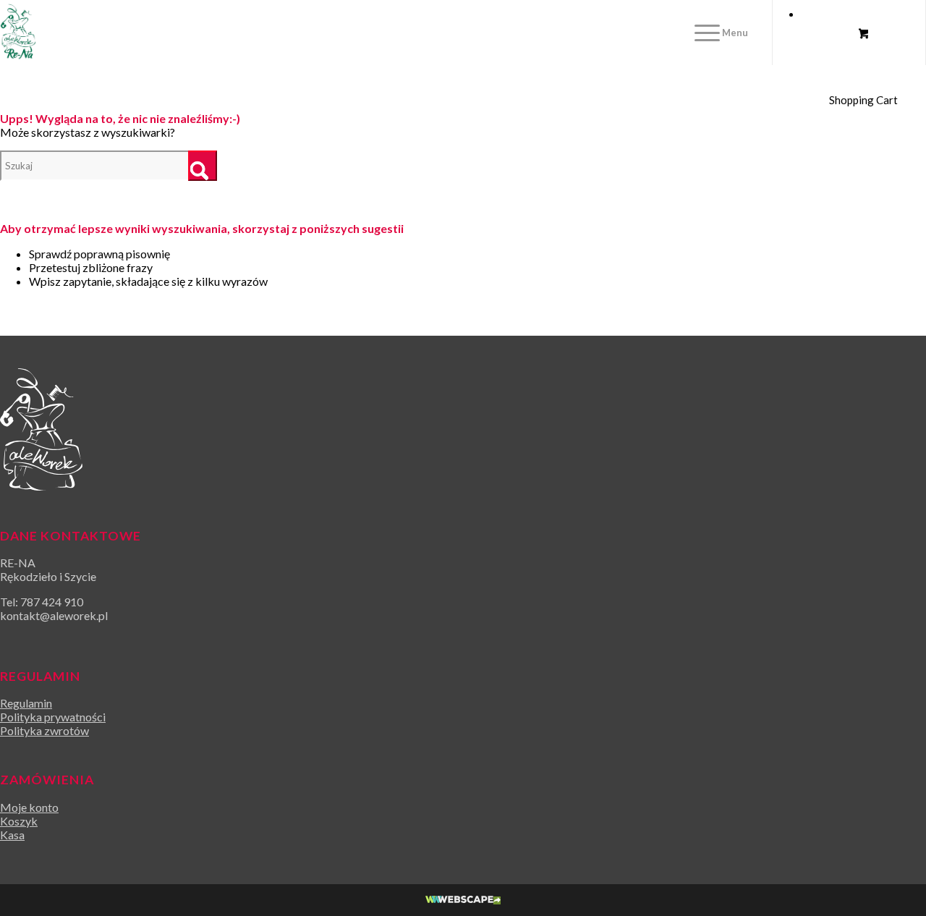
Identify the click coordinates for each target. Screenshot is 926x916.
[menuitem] (721, 32)
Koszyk (19, 821)
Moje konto (29, 807)
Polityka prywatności (53, 717)
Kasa (12, 834)
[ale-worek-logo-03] (18, 32)
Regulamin (26, 703)
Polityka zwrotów (44, 730)
